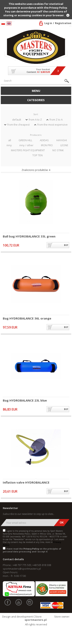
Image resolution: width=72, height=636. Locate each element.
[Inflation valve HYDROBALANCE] (36, 448)
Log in (48, 23)
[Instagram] (29, 602)
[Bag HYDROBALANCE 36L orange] (36, 284)
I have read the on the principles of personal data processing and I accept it (32, 550)
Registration (63, 23)
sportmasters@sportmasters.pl (22, 568)
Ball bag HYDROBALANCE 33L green (29, 236)
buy (66, 245)
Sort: (35, 114)
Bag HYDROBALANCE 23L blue (25, 400)
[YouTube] (18, 602)
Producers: (36, 134)
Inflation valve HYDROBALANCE (26, 482)
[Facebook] (7, 602)
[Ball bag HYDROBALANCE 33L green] (36, 202)
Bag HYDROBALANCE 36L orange (27, 318)
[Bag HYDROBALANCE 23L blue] (36, 366)
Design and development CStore (22, 616)
